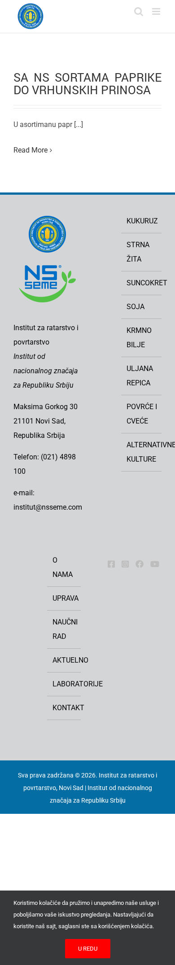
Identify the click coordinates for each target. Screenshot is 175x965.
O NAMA (62, 567)
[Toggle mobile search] (138, 11)
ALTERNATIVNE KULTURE (142, 452)
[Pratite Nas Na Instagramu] (125, 564)
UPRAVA (64, 598)
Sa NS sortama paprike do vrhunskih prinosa (87, 83)
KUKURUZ (142, 221)
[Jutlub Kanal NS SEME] (154, 564)
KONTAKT (64, 707)
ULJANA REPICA (140, 375)
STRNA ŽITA (138, 251)
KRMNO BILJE (139, 337)
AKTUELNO (64, 660)
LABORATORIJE (64, 684)
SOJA (135, 306)
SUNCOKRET (142, 283)
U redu (87, 948)
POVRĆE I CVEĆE (142, 413)
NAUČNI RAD (64, 629)
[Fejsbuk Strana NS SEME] (111, 564)
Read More (30, 150)
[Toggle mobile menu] (157, 11)
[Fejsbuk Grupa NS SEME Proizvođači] (140, 564)
